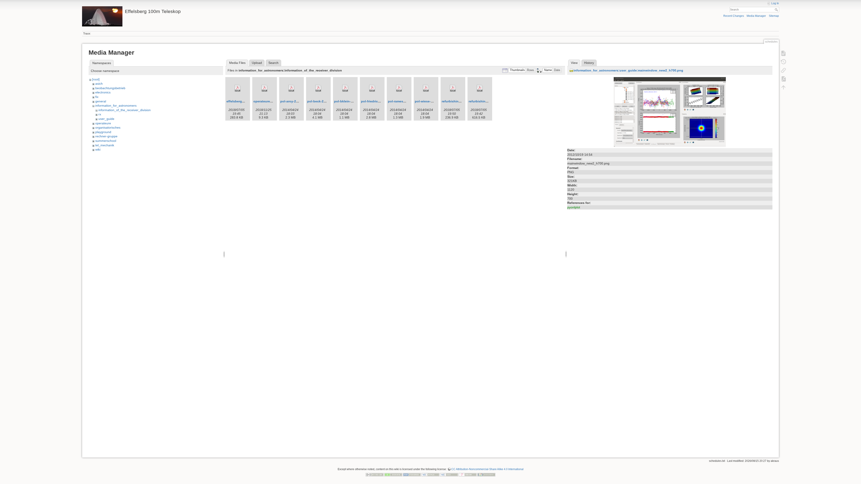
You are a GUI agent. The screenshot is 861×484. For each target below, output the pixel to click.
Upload (257, 63)
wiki (97, 149)
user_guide (106, 119)
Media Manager (756, 15)
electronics (103, 92)
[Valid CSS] (449, 474)
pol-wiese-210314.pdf (431, 101)
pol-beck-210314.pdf (323, 101)
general (100, 101)
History (589, 63)
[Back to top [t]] (783, 87)
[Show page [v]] (783, 53)
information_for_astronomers (116, 105)
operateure (103, 123)
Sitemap (774, 15)
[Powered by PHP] (412, 474)
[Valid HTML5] (430, 474)
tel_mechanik (104, 145)
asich (99, 83)
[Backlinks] (783, 70)
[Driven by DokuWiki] (486, 474)
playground (103, 132)
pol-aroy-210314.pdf (295, 101)
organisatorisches (107, 127)
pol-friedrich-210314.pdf (379, 101)
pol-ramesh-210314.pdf (405, 101)
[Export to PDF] (783, 79)
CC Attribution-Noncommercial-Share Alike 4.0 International (487, 469)
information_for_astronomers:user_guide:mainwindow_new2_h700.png (628, 70)
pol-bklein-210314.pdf (350, 101)
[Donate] (393, 474)
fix (96, 97)
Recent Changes (733, 15)
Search (777, 9)
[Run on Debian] (468, 474)
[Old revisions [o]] (783, 62)
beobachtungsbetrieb (110, 88)
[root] (96, 79)
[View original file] (670, 112)
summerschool (105, 141)
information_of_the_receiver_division (124, 110)
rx (99, 114)
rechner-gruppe (106, 136)
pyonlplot (573, 207)
